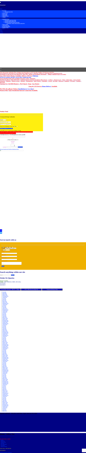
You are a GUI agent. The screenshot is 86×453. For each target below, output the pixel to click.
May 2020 (4, 351)
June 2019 (4, 363)
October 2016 (4, 394)
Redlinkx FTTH (5, 27)
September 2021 (5, 335)
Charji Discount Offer (9, 11)
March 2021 (4, 341)
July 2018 (4, 374)
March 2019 (4, 366)
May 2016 (4, 399)
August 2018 (4, 373)
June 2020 (4, 350)
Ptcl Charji (4, 10)
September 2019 (5, 360)
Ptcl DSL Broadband (6, 26)
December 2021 (5, 331)
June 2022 (4, 326)
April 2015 (4, 409)
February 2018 (5, 379)
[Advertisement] (35, 101)
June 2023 (4, 314)
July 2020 (4, 349)
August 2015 (4, 407)
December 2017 (5, 381)
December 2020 (5, 344)
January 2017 (4, 392)
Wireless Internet (3, 9)
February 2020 (5, 355)
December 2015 (5, 404)
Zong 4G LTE (5, 12)
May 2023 (4, 315)
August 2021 (4, 336)
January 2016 (4, 403)
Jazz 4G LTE (4, 13)
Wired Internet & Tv (3, 18)
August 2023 (4, 311)
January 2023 (4, 319)
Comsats (3, 17)
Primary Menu (2, 5)
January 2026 (4, 295)
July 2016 (4, 397)
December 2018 (5, 369)
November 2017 (5, 382)
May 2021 (4, 339)
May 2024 (4, 306)
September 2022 (5, 323)
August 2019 (4, 361)
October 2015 (4, 406)
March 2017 (4, 389)
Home (1, 8)
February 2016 (5, 402)
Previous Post (5, 149)
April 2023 (4, 316)
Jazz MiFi (2, 443)
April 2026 (4, 293)
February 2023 (5, 318)
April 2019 (4, 365)
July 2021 (4, 337)
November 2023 (5, 309)
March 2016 (4, 401)
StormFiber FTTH (5, 19)
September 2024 (5, 303)
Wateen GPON (5, 24)
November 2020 (5, 345)
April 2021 (4, 340)
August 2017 (4, 384)
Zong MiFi (3, 445)
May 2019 (4, 364)
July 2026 (4, 291)
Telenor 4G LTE (5, 16)
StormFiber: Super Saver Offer (10, 20)
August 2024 (4, 304)
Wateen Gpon (3, 442)
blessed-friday (14, 149)
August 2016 (4, 396)
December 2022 (5, 320)
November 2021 (5, 333)
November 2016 (5, 393)
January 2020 (4, 356)
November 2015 (5, 405)
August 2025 (4, 297)
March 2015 (4, 410)
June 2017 (4, 386)
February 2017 (5, 390)
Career (1, 30)
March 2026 (4, 294)
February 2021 (5, 342)
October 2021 (4, 334)
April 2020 (4, 353)
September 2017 (5, 383)
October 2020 (4, 346)
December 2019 (5, 357)
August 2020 (4, 348)
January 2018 (4, 380)
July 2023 (4, 313)
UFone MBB (4, 15)
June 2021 (4, 338)
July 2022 (4, 325)
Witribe (2, 440)
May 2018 (4, 376)
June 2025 (4, 299)
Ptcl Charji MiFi (4, 444)
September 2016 (5, 395)
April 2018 (4, 377)
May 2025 (4, 300)
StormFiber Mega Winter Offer (10, 21)
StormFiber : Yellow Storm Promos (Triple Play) (16, 23)
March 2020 (4, 354)
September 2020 (5, 347)
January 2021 (4, 343)
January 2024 (4, 308)
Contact (1, 31)
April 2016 (4, 400)
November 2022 (5, 321)
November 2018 (5, 370)
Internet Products (4, 446)
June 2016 (4, 398)
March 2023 (4, 317)
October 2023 (4, 310)
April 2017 (4, 388)
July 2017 (4, 385)
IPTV (1, 29)
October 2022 (4, 322)
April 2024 (4, 307)
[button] (3, 6)
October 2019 (4, 359)
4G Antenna (2, 28)
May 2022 (4, 327)
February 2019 (5, 367)
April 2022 (4, 328)
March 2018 (4, 378)
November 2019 (5, 358)
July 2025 (4, 298)
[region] (43, 53)
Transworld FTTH (5, 25)
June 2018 (4, 375)
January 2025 (4, 302)
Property (1, 32)
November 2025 (5, 296)
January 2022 (4, 330)
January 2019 (4, 368)
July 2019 (4, 362)
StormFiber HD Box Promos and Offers (12, 22)
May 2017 (4, 387)
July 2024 (4, 305)
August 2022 (4, 324)
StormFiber (3, 441)
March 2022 (4, 329)
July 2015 (4, 408)
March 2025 (4, 301)
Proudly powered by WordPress (6, 452)
